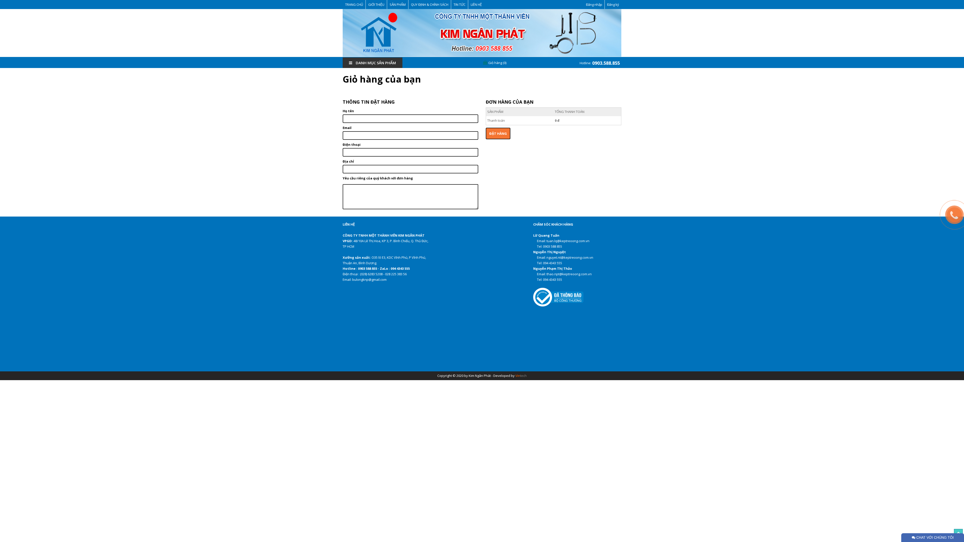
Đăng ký (613, 4)
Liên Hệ (476, 4)
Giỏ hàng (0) (497, 62)
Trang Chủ (354, 4)
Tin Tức (459, 4)
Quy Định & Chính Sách (429, 4)
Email (347, 127)
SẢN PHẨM (398, 4)
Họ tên (348, 111)
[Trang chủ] (482, 33)
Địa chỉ (348, 161)
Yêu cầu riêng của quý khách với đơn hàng (378, 178)
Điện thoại (351, 144)
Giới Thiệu (376, 4)
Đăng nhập (594, 4)
